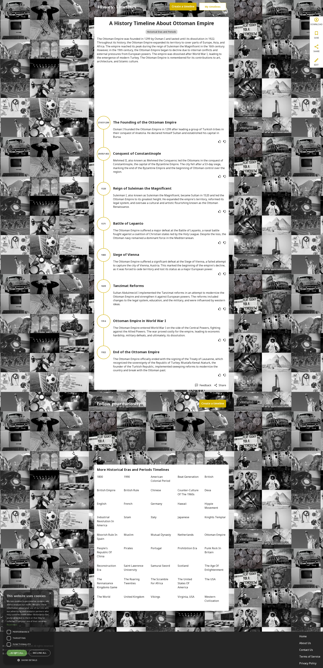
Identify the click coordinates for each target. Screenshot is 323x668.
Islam (127, 517)
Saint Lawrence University (134, 568)
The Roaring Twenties (132, 581)
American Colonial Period (160, 479)
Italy (153, 517)
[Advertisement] (161, 89)
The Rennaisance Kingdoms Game (107, 583)
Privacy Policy (307, 663)
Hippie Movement (211, 506)
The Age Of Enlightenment (214, 568)
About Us (305, 643)
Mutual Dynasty (161, 535)
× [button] (50, 593)
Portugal (156, 548)
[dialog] (28, 627)
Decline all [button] (39, 652)
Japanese (183, 517)
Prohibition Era (187, 548)
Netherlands (186, 535)
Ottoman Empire (215, 535)
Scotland (183, 566)
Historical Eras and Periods (161, 31)
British (209, 477)
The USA (210, 579)
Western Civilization (212, 599)
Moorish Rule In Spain (107, 537)
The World (103, 597)
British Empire (106, 490)
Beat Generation (188, 477)
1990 (127, 477)
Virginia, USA (186, 597)
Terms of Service (309, 656)
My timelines (213, 6)
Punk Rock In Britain (213, 550)
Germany (156, 504)
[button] (28, 659)
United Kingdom (134, 597)
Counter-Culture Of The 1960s (188, 492)
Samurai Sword (160, 566)
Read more (12, 624)
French (128, 504)
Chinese (156, 490)
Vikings (155, 597)
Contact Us (306, 650)
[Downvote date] (224, 141)
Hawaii (182, 504)
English (101, 504)
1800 (100, 477)
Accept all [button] (17, 652)
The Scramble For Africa (160, 581)
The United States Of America (185, 583)
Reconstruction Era (107, 568)
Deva (208, 490)
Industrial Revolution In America (106, 521)
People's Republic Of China (104, 552)
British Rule (131, 490)
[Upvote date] (219, 141)
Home (303, 636)
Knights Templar (215, 517)
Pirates (128, 548)
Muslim (128, 535)
